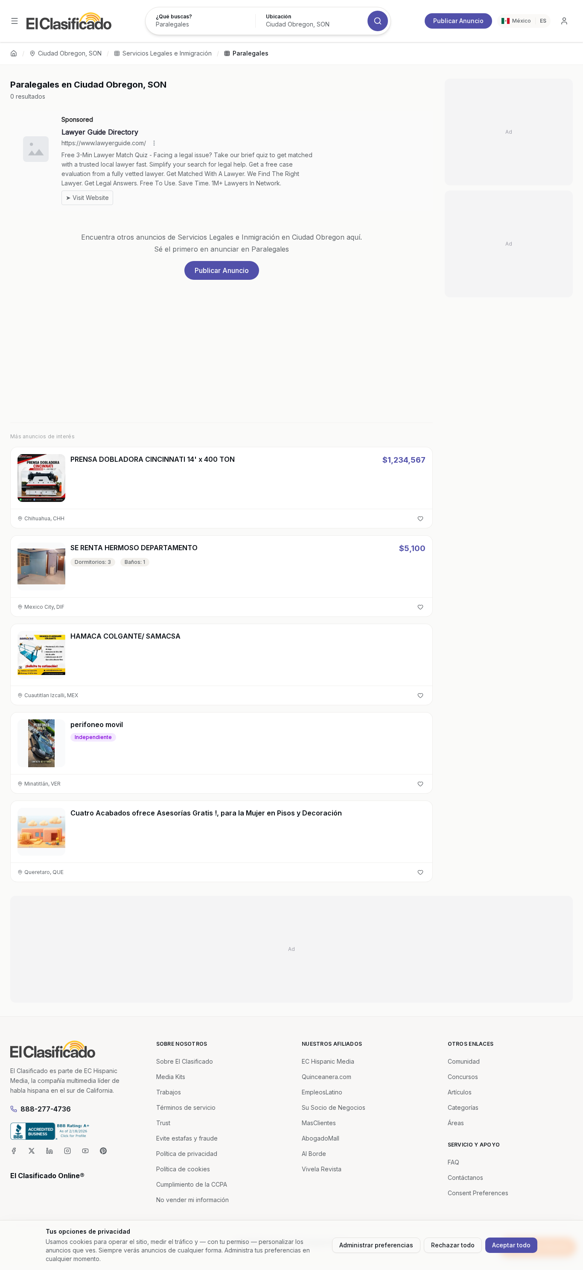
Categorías (463, 1107)
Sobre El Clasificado (184, 1061)
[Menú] (14, 20)
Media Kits (170, 1076)
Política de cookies (183, 1169)
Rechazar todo (453, 1245)
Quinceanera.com (326, 1076)
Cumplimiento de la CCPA (191, 1184)
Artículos (460, 1092)
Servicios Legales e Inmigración (167, 53)
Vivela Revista (321, 1169)
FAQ (453, 1162)
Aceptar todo (511, 1245)
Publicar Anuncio (458, 20)
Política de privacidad (186, 1153)
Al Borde (314, 1153)
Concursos (463, 1076)
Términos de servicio (186, 1107)
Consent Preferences (478, 1193)
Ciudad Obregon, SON (70, 53)
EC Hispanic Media (328, 1061)
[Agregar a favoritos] (420, 518)
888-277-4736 (45, 1109)
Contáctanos (465, 1177)
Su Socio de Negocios (333, 1107)
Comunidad (464, 1061)
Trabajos (168, 1092)
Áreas (456, 1122)
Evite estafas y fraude (187, 1138)
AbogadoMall (320, 1138)
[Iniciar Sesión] (564, 20)
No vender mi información (192, 1199)
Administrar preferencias (376, 1245)
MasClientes (319, 1122)
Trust (163, 1122)
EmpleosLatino (322, 1092)
